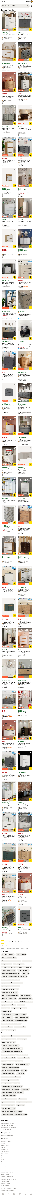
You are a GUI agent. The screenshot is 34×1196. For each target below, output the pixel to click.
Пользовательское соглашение (8, 1179)
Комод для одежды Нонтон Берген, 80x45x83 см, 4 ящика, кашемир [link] (24, 283)
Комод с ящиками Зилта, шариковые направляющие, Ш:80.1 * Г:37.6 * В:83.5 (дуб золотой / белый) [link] (9, 439)
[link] (8, 954)
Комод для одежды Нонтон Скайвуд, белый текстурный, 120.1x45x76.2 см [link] (8, 897)
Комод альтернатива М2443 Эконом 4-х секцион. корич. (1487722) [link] (24, 345)
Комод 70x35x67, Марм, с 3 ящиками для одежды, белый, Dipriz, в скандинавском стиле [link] (8, 222)
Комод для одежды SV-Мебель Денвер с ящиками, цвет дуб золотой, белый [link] (8, 559)
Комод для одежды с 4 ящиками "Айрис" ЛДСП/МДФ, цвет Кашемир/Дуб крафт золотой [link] (24, 191)
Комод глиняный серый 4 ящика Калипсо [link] (24, 713)
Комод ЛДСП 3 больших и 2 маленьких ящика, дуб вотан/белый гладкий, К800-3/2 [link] (24, 590)
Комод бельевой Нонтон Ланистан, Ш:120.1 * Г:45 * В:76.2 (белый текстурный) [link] (24, 898)
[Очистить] (28, 6)
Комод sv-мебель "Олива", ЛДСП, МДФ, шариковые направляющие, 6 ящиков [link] (8, 129)
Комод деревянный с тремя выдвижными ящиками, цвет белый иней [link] (24, 774)
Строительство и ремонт (7, 1172)
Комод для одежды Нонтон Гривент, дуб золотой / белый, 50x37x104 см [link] (8, 161)
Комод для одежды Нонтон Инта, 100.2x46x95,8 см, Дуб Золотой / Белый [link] (9, 252)
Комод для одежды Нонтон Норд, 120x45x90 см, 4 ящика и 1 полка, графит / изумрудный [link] (8, 866)
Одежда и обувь (5, 1151)
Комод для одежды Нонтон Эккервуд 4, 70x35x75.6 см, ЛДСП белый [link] (8, 590)
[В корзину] (15, 29)
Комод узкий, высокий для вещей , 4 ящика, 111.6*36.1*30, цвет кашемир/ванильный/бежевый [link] (25, 222)
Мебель (3, 1143)
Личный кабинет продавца (7, 1123)
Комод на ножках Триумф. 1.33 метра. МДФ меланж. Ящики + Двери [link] (24, 470)
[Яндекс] (12, 1190)
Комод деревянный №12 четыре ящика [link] (24, 930)
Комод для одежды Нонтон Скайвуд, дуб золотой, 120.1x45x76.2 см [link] (24, 866)
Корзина (25, 1194)
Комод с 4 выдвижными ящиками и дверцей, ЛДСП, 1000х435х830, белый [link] (9, 283)
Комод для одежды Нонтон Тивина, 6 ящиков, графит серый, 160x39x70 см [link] (8, 713)
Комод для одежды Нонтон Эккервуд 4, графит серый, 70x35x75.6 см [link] (8, 375)
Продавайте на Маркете (7, 1125)
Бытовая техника (5, 1145)
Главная (3, 1194)
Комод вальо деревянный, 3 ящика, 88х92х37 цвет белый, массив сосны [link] (24, 652)
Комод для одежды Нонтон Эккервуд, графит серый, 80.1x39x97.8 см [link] (8, 774)
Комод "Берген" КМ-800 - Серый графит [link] (8, 406)
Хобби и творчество (6, 1159)
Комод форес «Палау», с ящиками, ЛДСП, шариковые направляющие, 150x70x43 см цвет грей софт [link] (24, 408)
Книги (2, 1164)
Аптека (3, 1155)
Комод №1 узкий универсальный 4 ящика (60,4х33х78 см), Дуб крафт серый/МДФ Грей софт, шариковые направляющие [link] (9, 930)
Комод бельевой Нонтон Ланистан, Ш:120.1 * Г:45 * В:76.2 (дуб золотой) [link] (8, 97)
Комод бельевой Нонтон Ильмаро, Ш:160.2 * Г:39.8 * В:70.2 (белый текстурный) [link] (8, 744)
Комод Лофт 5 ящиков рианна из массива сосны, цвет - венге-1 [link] (24, 375)
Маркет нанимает (5, 1183)
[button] (32, 6)
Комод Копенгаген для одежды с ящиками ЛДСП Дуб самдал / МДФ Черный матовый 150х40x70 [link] (8, 344)
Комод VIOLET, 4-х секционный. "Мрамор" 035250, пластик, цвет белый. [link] (7, 528)
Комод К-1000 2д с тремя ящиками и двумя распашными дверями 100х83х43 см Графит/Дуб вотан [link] (24, 35)
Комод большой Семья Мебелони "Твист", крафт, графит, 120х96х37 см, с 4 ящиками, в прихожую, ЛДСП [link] (24, 439)
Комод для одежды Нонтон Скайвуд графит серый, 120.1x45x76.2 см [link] (24, 161)
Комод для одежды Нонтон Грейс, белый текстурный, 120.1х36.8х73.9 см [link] (8, 836)
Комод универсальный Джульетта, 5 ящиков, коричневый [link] (23, 559)
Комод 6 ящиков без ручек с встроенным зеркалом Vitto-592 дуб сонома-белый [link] (9, 314)
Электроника (4, 1149)
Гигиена (3, 1147)
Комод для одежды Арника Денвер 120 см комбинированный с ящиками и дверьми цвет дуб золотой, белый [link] (8, 65)
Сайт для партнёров (6, 1129)
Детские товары (5, 1174)
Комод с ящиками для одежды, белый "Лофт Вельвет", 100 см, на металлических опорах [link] (23, 252)
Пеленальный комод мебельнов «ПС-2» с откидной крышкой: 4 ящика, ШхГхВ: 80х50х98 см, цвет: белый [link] (8, 805)
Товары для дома (5, 1153)
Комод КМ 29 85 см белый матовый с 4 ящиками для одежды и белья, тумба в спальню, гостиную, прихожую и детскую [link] (8, 35)
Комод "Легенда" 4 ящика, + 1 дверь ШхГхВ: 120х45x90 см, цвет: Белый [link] (9, 683)
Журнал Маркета (5, 1185)
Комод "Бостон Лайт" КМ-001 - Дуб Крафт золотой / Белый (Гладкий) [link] (8, 191)
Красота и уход (5, 1157)
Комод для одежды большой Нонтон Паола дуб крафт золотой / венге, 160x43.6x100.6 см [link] (25, 621)
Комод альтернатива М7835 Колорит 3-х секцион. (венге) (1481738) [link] (24, 315)
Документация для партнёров (8, 1127)
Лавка (14, 1194)
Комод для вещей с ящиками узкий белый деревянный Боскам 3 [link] (23, 501)
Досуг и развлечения (6, 1141)
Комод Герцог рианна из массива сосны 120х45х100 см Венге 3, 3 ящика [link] (24, 129)
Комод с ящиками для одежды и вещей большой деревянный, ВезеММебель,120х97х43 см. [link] (25, 65)
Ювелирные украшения (7, 1176)
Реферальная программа (7, 1135)
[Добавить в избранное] (15, 13)
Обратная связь (5, 1181)
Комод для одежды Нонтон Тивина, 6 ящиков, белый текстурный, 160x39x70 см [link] (24, 836)
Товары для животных (6, 1170)
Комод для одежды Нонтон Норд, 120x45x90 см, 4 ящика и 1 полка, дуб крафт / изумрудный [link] (9, 621)
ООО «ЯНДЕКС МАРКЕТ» (11, 1188)
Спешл (8, 1194)
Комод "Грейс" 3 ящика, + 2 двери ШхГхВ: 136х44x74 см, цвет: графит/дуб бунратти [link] (25, 683)
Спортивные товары (6, 1168)
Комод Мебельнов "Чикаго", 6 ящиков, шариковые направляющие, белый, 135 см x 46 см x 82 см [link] (9, 470)
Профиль (31, 1194)
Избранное (20, 1194)
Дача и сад (4, 1161)
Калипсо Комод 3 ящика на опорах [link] (8, 501)
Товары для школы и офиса (7, 1166)
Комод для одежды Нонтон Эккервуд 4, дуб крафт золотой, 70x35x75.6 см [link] (24, 529)
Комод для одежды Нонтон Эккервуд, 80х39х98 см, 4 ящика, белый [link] (24, 96)
